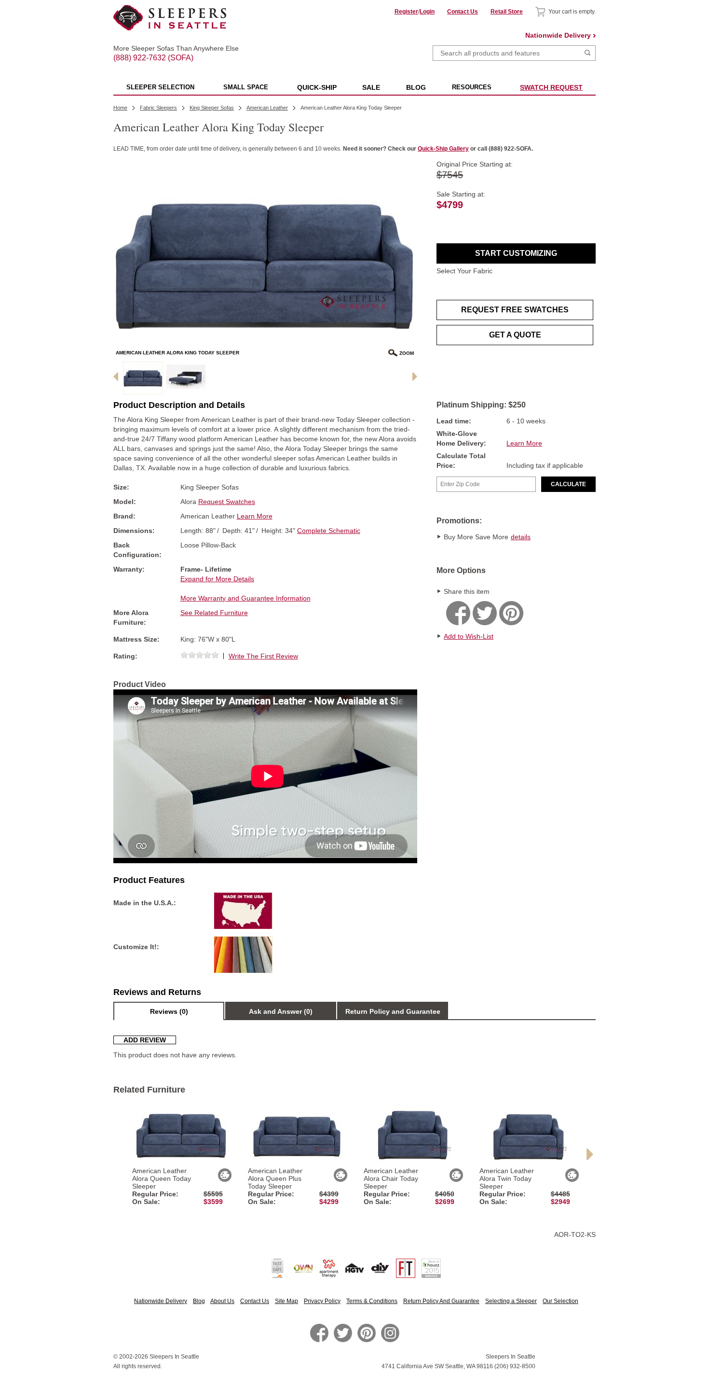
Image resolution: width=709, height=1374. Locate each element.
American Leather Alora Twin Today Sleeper (506, 1178)
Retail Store (507, 11)
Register (406, 11)
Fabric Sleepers (158, 108)
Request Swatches (226, 501)
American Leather (267, 108)
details (521, 537)
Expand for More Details (217, 579)
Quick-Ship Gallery (443, 148)
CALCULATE (568, 484)
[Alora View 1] (185, 378)
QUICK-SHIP (317, 87)
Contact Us (462, 11)
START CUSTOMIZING (516, 253)
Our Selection (560, 1301)
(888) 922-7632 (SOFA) (170, 49)
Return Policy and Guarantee (392, 1011)
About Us (222, 1301)
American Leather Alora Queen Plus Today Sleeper (275, 1178)
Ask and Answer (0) (281, 1011)
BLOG (416, 87)
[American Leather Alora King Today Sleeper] (143, 378)
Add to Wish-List (468, 636)
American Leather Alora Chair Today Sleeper (391, 1178)
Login (427, 11)
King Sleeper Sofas (212, 108)
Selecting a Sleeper (511, 1301)
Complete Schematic (328, 530)
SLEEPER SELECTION (160, 87)
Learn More (524, 443)
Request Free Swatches (515, 310)
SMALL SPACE (245, 87)
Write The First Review (263, 656)
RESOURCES (471, 87)
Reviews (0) (169, 1011)
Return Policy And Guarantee (441, 1301)
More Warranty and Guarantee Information (245, 598)
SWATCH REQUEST (551, 87)
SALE (371, 87)
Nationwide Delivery (558, 35)
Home (120, 108)
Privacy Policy (322, 1301)
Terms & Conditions (371, 1301)
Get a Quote (515, 335)
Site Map (286, 1301)
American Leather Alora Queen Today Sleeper (161, 1178)
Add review (144, 1040)
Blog (199, 1301)
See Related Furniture (214, 613)
